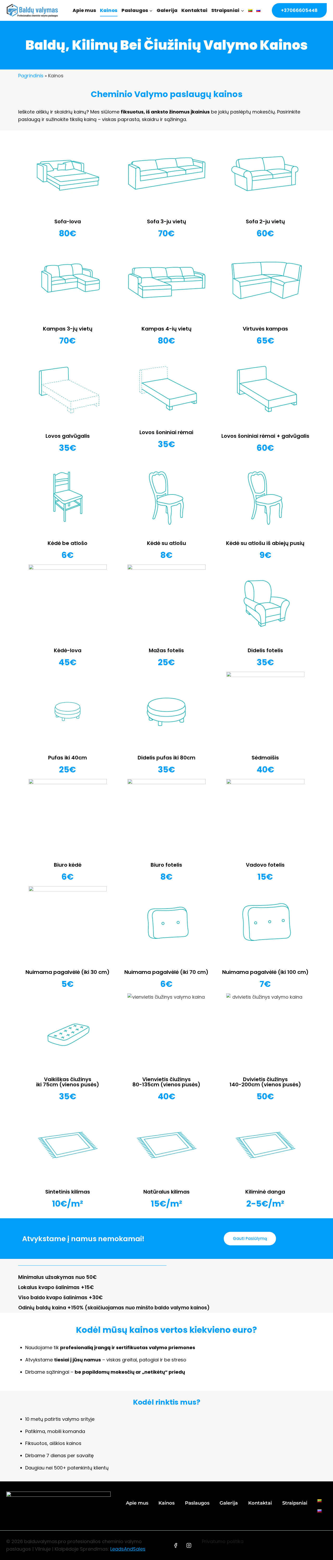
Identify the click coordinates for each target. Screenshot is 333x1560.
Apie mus (84, 10)
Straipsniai (294, 1503)
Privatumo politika (223, 1541)
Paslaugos (197, 1503)
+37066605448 (299, 10)
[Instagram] (189, 1545)
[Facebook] (175, 1545)
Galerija (167, 10)
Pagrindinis (30, 75)
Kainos (108, 10)
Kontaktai (194, 10)
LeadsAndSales (127, 1549)
